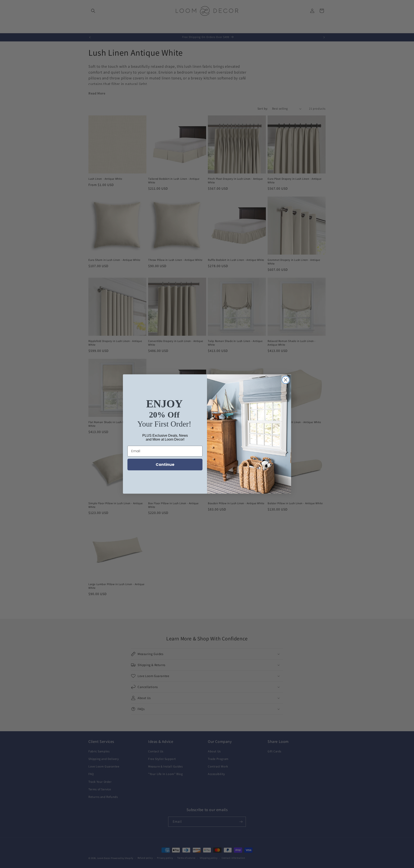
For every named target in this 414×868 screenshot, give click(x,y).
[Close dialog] (285, 380)
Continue (165, 464)
